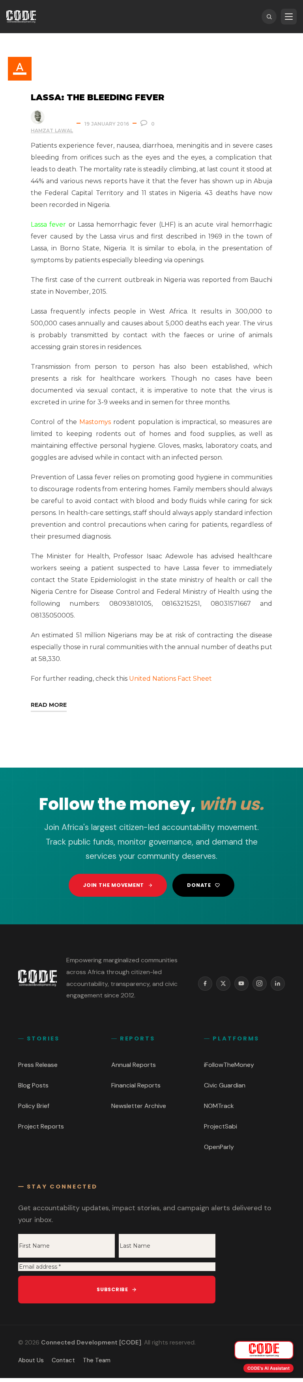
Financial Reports (136, 1085)
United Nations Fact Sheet (170, 678)
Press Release (38, 1065)
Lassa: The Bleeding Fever (97, 97)
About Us (31, 1360)
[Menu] (289, 16)
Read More (49, 704)
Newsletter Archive (138, 1106)
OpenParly (219, 1147)
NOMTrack (219, 1106)
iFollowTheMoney (229, 1065)
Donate (199, 885)
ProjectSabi (220, 1126)
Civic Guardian (224, 1085)
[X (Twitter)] (223, 983)
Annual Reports (133, 1065)
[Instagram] (259, 983)
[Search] (269, 16)
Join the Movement (113, 885)
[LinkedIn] (278, 983)
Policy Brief (33, 1106)
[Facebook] (205, 983)
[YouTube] (241, 983)
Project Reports (41, 1126)
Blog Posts (33, 1085)
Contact (63, 1360)
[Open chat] (264, 1350)
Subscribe (112, 1289)
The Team (96, 1360)
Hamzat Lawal (52, 130)
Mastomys (95, 422)
